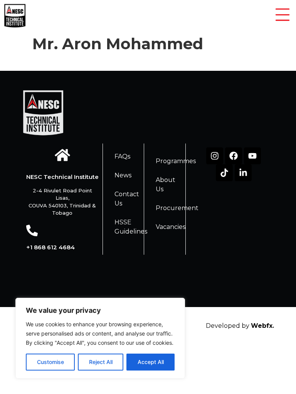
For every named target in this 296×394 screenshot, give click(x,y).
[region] (100, 338)
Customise (50, 362)
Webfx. (262, 325)
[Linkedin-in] (243, 172)
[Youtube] (252, 155)
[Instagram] (214, 155)
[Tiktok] (224, 172)
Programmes (176, 161)
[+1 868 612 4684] (32, 230)
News (122, 175)
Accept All (151, 362)
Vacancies (170, 226)
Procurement (177, 208)
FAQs (122, 156)
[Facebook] (233, 155)
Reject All (101, 362)
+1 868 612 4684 (50, 247)
